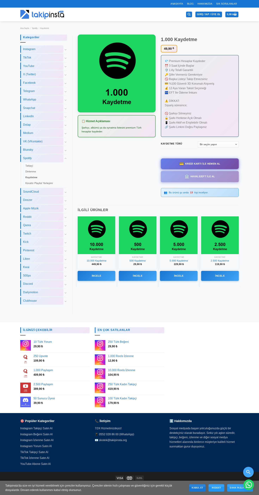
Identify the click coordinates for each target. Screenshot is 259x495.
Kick (26, 242)
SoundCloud (31, 191)
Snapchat (29, 108)
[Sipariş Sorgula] (248, 472)
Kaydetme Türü (171, 144)
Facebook (29, 83)
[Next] (238, 251)
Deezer (27, 200)
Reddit (27, 217)
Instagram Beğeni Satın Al (36, 434)
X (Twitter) (29, 74)
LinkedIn (28, 116)
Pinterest (28, 250)
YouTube (28, 66)
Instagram (29, 49)
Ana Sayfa (24, 28)
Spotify (35, 28)
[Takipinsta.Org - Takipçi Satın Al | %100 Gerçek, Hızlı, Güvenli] (42, 14)
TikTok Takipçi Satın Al (34, 452)
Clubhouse (30, 300)
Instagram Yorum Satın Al (36, 446)
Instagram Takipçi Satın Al (36, 428)
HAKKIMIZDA (205, 4)
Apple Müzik (31, 208)
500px (27, 275)
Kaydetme (44, 28)
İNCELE (96, 276)
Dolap (27, 124)
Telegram (29, 91)
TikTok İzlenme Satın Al (34, 458)
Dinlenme (30, 171)
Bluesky (28, 150)
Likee (26, 258)
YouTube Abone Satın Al (35, 464)
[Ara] (189, 15)
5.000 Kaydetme (179, 261)
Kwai (26, 267)
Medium (28, 133)
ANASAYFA (177, 4)
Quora (27, 225)
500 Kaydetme (138, 261)
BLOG (190, 4)
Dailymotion (30, 292)
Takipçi (29, 165)
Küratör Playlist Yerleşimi (39, 183)
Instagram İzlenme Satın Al (37, 440)
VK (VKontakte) (32, 141)
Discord (28, 284)
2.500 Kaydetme (220, 261)
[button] (248, 484)
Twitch (27, 233)
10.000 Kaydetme (96, 261)
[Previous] (78, 251)
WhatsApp (29, 99)
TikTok (27, 57)
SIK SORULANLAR (226, 4)
